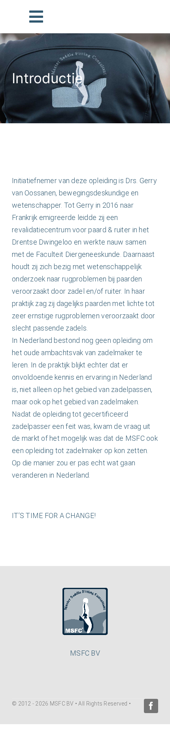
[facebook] (151, 706)
